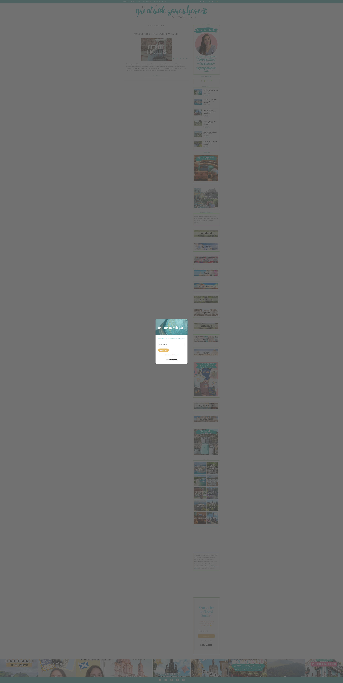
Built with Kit (171, 359)
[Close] (185, 322)
